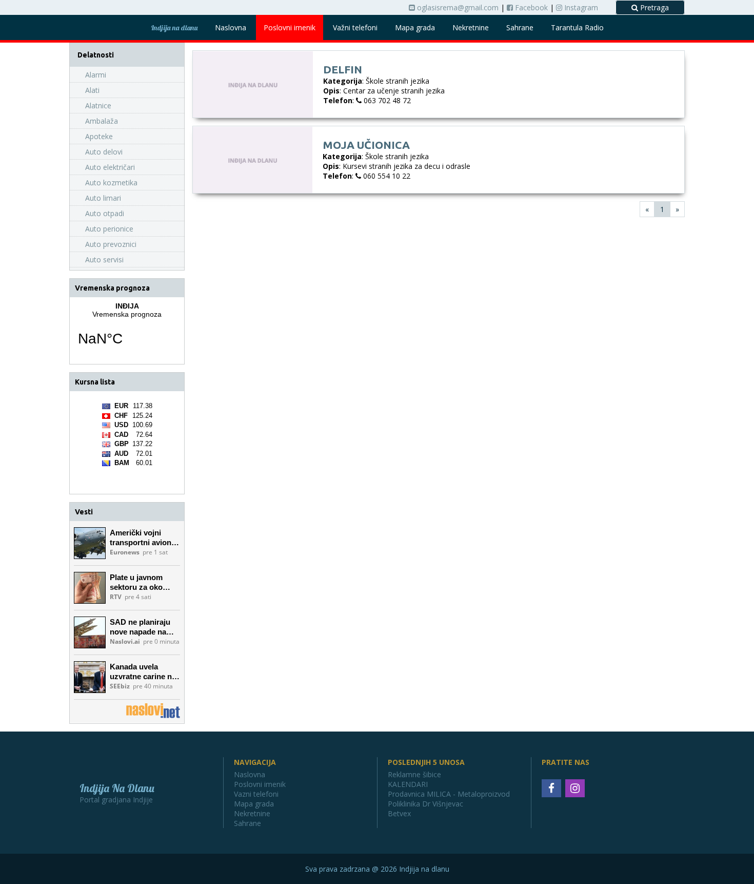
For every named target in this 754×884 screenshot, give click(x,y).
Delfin (342, 69)
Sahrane (519, 27)
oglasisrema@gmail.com (457, 7)
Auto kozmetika (111, 182)
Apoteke (99, 136)
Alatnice (98, 105)
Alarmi (95, 75)
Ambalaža (101, 121)
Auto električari (110, 167)
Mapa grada (415, 27)
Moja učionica (366, 145)
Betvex (399, 813)
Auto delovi (104, 152)
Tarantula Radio (577, 27)
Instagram (580, 7)
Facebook (530, 7)
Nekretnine (470, 27)
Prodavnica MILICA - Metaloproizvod (449, 794)
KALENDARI (408, 784)
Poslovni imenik (289, 27)
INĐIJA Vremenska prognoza (127, 330)
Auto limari (103, 198)
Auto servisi (104, 259)
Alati (92, 90)
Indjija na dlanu (174, 27)
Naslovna (230, 27)
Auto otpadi (104, 213)
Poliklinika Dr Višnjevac (425, 804)
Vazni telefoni (256, 794)
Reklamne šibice (414, 774)
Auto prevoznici (110, 244)
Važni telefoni (355, 27)
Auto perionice (109, 229)
